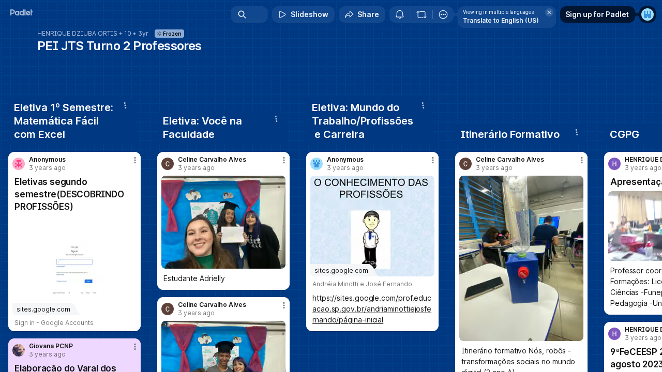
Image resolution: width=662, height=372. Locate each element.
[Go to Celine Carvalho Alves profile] (167, 164)
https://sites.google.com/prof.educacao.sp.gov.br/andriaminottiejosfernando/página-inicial (371, 308)
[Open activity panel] (399, 14)
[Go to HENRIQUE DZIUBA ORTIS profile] (614, 164)
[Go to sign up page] (647, 14)
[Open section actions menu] (125, 105)
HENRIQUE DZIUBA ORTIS (77, 33)
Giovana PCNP (51, 346)
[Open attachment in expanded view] (223, 222)
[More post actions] (135, 160)
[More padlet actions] (443, 14)
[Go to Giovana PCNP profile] (18, 350)
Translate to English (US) (501, 20)
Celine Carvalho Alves (212, 159)
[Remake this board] (421, 14)
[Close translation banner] (549, 12)
